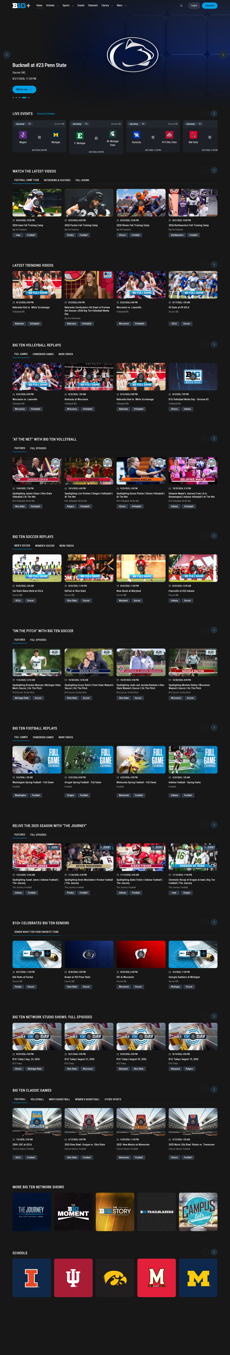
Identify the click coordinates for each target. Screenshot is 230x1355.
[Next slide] (214, 113)
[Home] (21, 5)
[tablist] (115, 180)
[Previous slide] (7, 54)
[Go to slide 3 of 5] (19, 97)
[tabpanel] (115, 210)
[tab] (27, 180)
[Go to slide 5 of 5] (27, 97)
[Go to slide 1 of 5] (13, 97)
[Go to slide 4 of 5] (22, 97)
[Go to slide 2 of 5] (16, 97)
